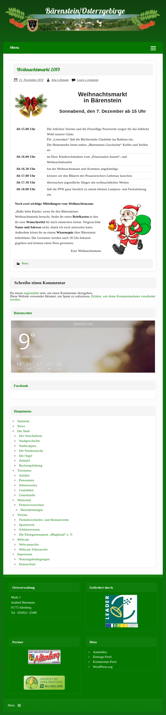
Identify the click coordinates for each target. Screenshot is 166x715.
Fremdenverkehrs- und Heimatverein (44, 520)
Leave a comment (87, 80)
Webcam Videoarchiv (33, 549)
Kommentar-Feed (105, 661)
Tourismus (24, 470)
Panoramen (26, 480)
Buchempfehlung (30, 465)
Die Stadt (23, 431)
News (25, 263)
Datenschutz (27, 564)
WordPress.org (103, 666)
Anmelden (100, 652)
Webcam (23, 539)
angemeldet (31, 293)
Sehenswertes (28, 485)
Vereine (22, 515)
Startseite (23, 421)
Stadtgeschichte (29, 441)
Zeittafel (24, 460)
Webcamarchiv (29, 544)
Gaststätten (26, 490)
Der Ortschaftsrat (30, 436)
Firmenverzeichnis (31, 505)
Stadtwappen (27, 446)
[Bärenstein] (83, 31)
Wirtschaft (24, 500)
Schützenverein (29, 529)
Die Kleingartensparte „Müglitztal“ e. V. (46, 534)
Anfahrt (24, 475)
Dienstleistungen (32, 510)
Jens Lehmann (60, 80)
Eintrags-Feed (102, 657)
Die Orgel (25, 455)
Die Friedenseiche (31, 451)
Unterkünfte (27, 495)
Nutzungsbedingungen (34, 559)
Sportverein (27, 525)
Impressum (24, 554)
